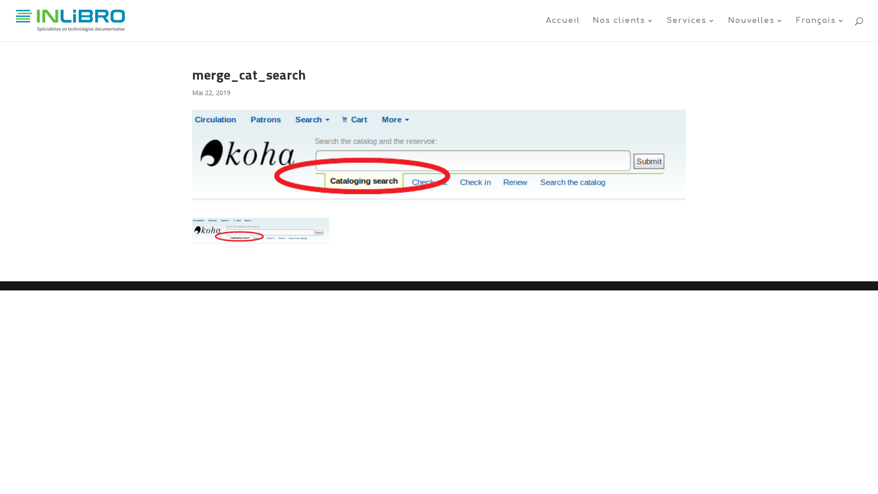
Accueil (563, 21)
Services (687, 21)
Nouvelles (751, 21)
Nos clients (619, 21)
